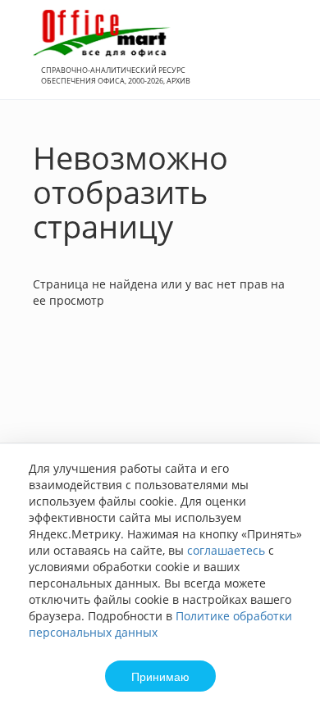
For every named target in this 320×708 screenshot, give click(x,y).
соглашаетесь (226, 550)
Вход (282, 58)
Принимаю (160, 676)
